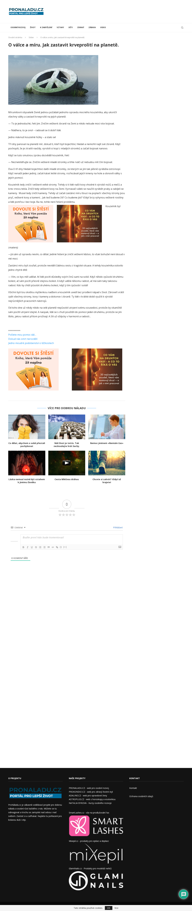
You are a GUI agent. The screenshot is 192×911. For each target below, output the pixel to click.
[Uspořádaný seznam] (40, 547)
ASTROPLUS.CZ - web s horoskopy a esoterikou (92, 799)
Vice (116, 908)
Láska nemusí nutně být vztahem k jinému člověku (27, 481)
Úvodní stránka (15, 37)
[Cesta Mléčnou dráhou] (66, 463)
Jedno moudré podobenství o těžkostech (31, 343)
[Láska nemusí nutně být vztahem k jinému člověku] (26, 463)
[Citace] (48, 547)
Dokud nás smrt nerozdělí (22, 339)
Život (33, 27)
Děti (71, 27)
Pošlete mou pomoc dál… (22, 334)
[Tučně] (23, 547)
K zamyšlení (46, 27)
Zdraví (80, 27)
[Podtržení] (32, 547)
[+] (65, 547)
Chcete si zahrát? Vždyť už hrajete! (107, 481)
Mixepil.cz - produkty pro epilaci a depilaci (89, 841)
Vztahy (60, 27)
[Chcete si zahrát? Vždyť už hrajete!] (106, 463)
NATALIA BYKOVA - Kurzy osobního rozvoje (90, 803)
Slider (31, 37)
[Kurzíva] (28, 547)
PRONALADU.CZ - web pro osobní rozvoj (89, 788)
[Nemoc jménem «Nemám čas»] (106, 427)
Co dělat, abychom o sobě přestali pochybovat (26, 445)
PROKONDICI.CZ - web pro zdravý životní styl (91, 791)
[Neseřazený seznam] (44, 547)
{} (61, 547)
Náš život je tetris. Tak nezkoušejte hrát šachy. (67, 445)
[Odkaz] (57, 547)
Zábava (92, 27)
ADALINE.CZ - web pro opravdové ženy (88, 795)
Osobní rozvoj (18, 27)
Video (103, 27)
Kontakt (133, 788)
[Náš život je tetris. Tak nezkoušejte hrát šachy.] (66, 427)
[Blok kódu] (53, 547)
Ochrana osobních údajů (141, 796)
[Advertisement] (129, 11)
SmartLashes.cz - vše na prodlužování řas (89, 812)
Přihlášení (117, 527)
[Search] (182, 27)
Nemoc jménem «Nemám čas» (106, 443)
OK (108, 907)
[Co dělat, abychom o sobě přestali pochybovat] (26, 427)
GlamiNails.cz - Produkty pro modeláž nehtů (90, 868)
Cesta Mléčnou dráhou (67, 479)
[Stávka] (36, 547)
